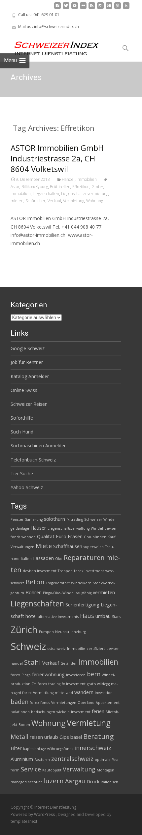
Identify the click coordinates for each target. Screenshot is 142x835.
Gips (64, 737)
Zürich (24, 629)
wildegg (103, 684)
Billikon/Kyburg (34, 186)
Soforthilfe (22, 418)
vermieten (104, 592)
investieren (76, 675)
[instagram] (100, 8)
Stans (116, 616)
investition (104, 692)
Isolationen (20, 712)
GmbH (97, 186)
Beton (35, 581)
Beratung (98, 736)
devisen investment (39, 571)
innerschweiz (92, 748)
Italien (26, 558)
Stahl (32, 662)
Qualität (45, 536)
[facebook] (57, 8)
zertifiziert (96, 648)
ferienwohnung (48, 674)
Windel (97, 528)
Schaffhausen (67, 546)
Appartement (108, 702)
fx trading (74, 519)
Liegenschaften (46, 193)
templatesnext (24, 821)
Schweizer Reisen (29, 404)
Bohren (33, 592)
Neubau (62, 631)
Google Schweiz (28, 348)
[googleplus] (109, 8)
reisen (36, 737)
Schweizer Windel (100, 519)
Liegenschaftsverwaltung (68, 528)
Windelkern (81, 583)
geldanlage (20, 528)
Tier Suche (22, 473)
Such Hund (22, 432)
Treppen (65, 571)
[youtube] (74, 8)
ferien (98, 711)
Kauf (112, 537)
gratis (91, 684)
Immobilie (76, 648)
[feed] (92, 8)
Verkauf (54, 201)
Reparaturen (84, 557)
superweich (94, 546)
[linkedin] (126, 8)
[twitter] (66, 8)
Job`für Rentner (27, 362)
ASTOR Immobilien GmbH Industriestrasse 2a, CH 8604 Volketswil (57, 158)
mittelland (64, 692)
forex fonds (40, 702)
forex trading (49, 684)
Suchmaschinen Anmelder (38, 445)
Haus (87, 616)
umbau (103, 616)
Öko (58, 558)
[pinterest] (117, 8)
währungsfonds (60, 748)
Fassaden (43, 558)
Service (31, 769)
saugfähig (83, 593)
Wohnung (94, 201)
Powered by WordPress (33, 814)
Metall (19, 736)
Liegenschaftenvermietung (84, 193)
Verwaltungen (22, 546)
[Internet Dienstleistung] (51, 46)
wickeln (63, 712)
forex (15, 675)
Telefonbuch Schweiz (33, 460)
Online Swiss (24, 390)
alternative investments (58, 616)
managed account (26, 782)
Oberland (86, 702)
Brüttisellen (60, 186)
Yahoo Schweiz (27, 487)
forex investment (89, 571)
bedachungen (43, 712)
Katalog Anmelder (30, 376)
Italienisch (109, 782)
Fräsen (75, 536)
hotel (31, 616)
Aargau (75, 781)
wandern (83, 692)
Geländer (68, 663)
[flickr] (83, 8)
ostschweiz (56, 648)
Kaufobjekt (51, 770)
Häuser (38, 527)
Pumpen (46, 631)
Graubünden (95, 537)
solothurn (54, 518)
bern (93, 674)
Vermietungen (63, 702)
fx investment (74, 684)
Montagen (105, 770)
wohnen (28, 537)
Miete (44, 546)
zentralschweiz (72, 759)
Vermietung (73, 201)
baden (19, 702)
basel (76, 737)
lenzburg (78, 631)
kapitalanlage (34, 748)
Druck (93, 781)
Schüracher (35, 201)
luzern (53, 780)
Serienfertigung (82, 604)
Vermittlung (43, 692)
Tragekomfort (58, 583)
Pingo (26, 675)
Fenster (17, 519)
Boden (24, 724)
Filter (16, 748)
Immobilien (87, 179)
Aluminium (22, 759)
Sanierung (34, 519)
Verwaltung (79, 769)
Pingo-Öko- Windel (59, 593)
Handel (68, 179)
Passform (42, 759)
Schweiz (28, 646)
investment (80, 712)
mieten (17, 201)
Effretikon (80, 186)
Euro (61, 536)
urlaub (51, 737)
